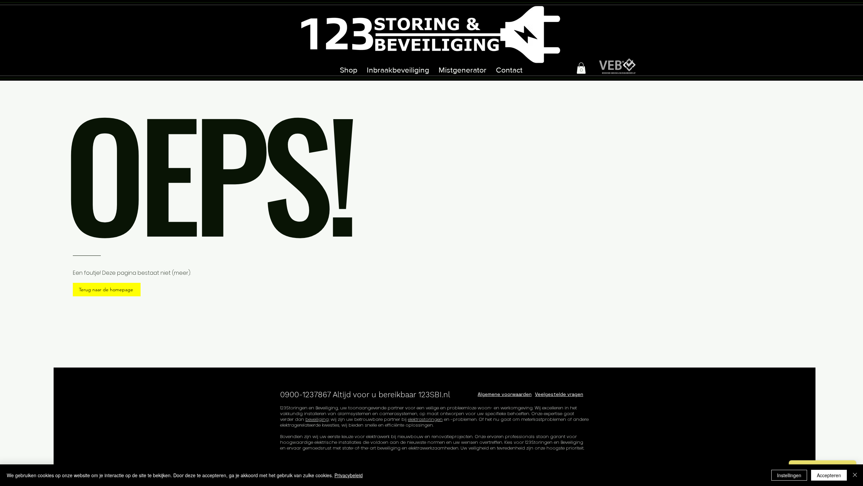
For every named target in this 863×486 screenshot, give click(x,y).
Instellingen (789, 475)
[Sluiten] (855, 475)
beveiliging (317, 419)
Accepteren (829, 475)
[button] (581, 68)
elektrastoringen (425, 419)
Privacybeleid (348, 475)
